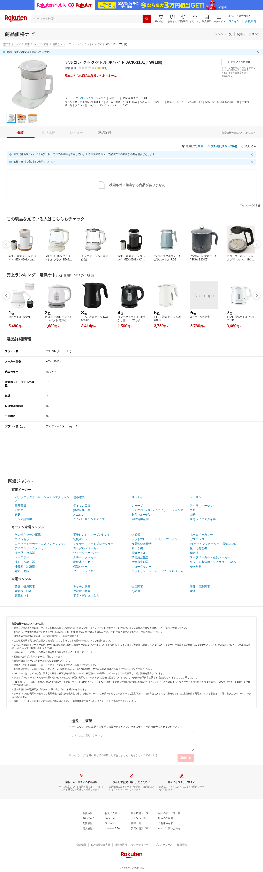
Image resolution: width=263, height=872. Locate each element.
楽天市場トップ (12, 44)
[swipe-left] (6, 244)
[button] (172, 18)
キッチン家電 (41, 44)
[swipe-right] (256, 244)
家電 (27, 44)
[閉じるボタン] (259, 52)
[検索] (147, 19)
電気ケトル (59, 44)
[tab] (21, 133)
